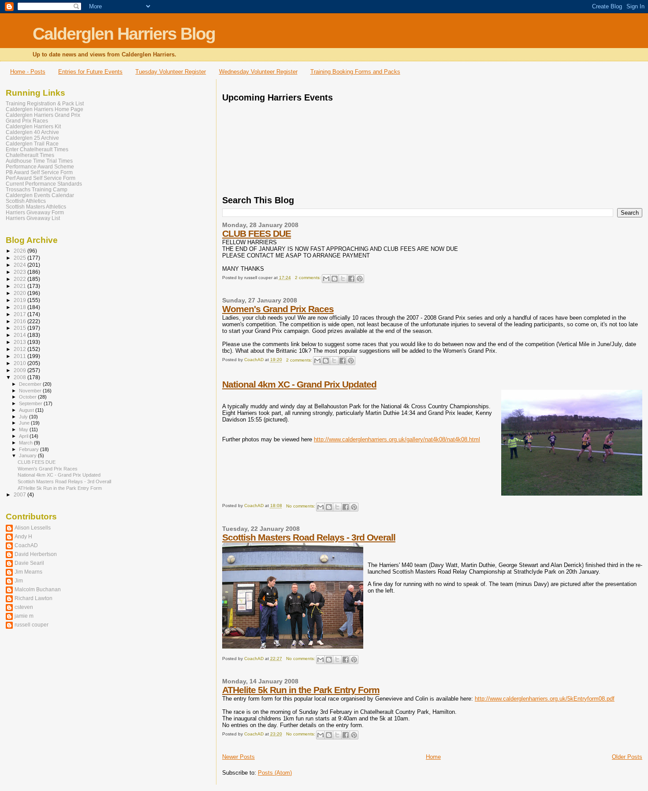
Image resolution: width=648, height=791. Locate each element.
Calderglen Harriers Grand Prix (43, 115)
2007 (20, 494)
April (24, 436)
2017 (20, 314)
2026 (20, 251)
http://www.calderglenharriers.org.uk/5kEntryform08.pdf (544, 698)
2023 (20, 272)
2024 (20, 265)
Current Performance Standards (44, 184)
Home (433, 757)
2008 (20, 377)
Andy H (23, 536)
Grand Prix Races (27, 120)
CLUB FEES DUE (256, 233)
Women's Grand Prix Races (278, 309)
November (31, 390)
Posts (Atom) (275, 772)
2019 (20, 300)
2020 (20, 293)
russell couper (31, 624)
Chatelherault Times (30, 155)
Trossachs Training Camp (36, 189)
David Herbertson (36, 554)
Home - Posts (27, 71)
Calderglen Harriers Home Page (44, 109)
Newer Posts (238, 757)
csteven (24, 607)
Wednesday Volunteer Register (258, 71)
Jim (19, 580)
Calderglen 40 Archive (32, 132)
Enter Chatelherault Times (37, 149)
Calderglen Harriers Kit (33, 126)
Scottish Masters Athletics (36, 206)
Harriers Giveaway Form (35, 212)
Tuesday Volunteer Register (170, 71)
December (31, 384)
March (26, 442)
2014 (20, 335)
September (31, 403)
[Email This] (326, 278)
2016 (20, 321)
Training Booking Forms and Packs (355, 71)
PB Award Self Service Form (39, 172)
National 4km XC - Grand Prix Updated (299, 384)
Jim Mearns (28, 572)
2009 (20, 370)
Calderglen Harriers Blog (124, 33)
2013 (20, 342)
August (27, 410)
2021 (20, 286)
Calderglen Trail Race (32, 143)
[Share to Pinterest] (359, 278)
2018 (20, 307)
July (24, 416)
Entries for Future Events (90, 71)
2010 (20, 363)
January (28, 455)
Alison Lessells (33, 527)
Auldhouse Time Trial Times (39, 161)
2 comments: (308, 277)
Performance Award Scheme (40, 166)
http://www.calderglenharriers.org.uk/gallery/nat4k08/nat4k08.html (397, 439)
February (29, 449)
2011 (20, 356)
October (28, 396)
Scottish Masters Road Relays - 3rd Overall (308, 537)
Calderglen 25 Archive (32, 138)
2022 (20, 279)
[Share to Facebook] (351, 278)
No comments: (301, 506)
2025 (20, 258)
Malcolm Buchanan (38, 589)
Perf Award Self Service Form (40, 178)
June (25, 422)
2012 (20, 349)
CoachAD (26, 545)
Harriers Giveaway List (33, 218)
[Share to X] (343, 278)
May (24, 429)
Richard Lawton (33, 598)
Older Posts (627, 757)
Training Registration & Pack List (45, 103)
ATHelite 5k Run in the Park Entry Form (301, 690)
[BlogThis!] (334, 278)
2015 (20, 328)
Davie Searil (29, 563)
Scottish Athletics (26, 201)
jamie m (24, 616)
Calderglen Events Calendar (40, 195)
